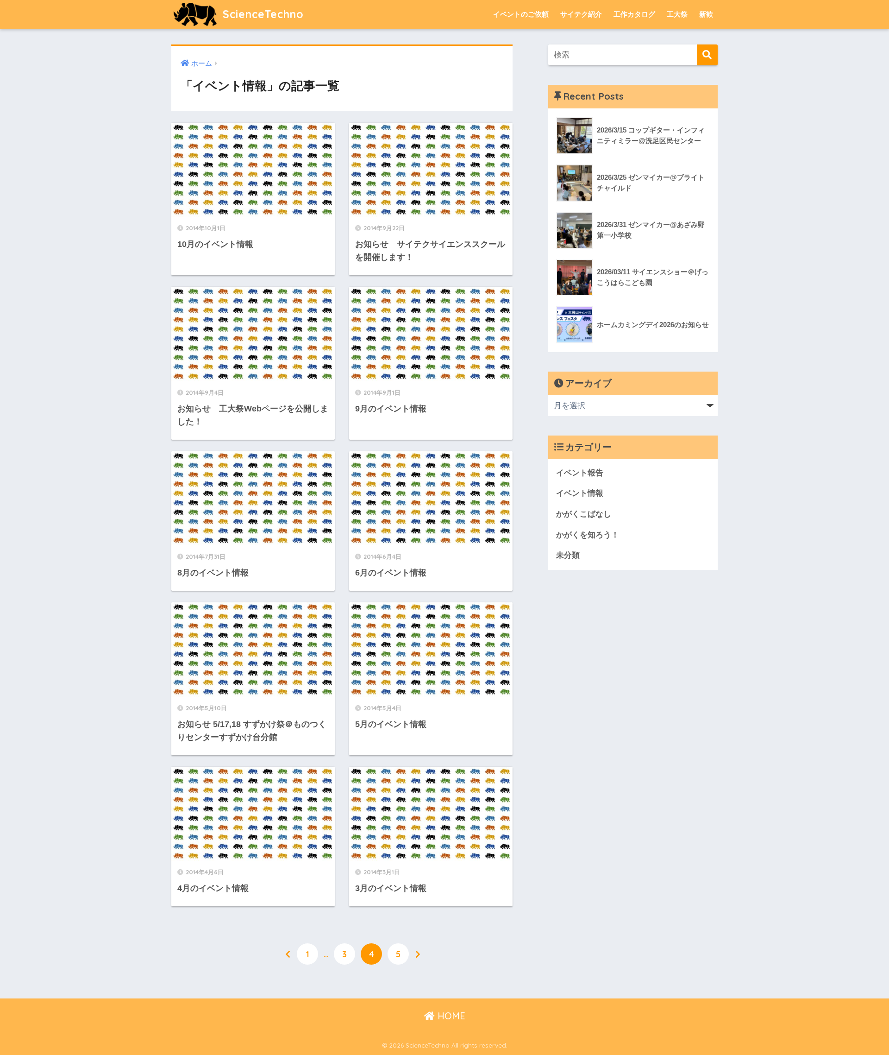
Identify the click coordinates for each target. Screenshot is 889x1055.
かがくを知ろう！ (587, 535)
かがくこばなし (583, 514)
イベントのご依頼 (521, 14)
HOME (450, 1016)
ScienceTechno (261, 14)
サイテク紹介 (581, 14)
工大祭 (677, 14)
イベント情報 (579, 493)
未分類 (568, 555)
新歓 (706, 14)
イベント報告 (579, 472)
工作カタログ (634, 14)
